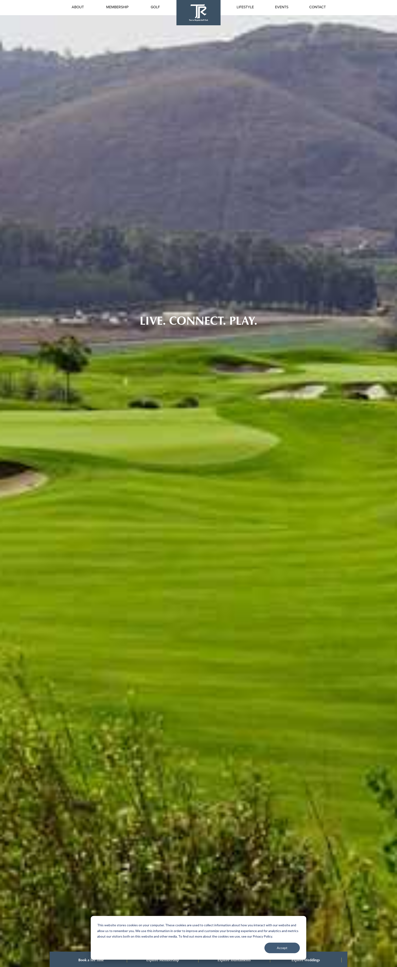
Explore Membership (162, 960)
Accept (282, 948)
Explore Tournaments (234, 960)
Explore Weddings (306, 960)
